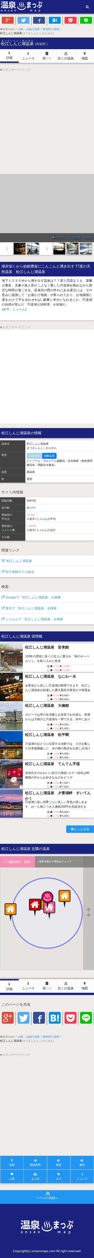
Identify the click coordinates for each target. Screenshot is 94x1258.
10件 (32, 507)
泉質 (58, 1164)
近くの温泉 (66, 58)
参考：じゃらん (14, 309)
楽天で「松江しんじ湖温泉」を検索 (31, 608)
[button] (47, 904)
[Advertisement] (47, 119)
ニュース (28, 58)
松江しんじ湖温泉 (18, 561)
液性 (82, 1164)
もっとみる (81, 829)
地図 (84, 58)
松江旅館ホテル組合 (19, 572)
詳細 (9, 57)
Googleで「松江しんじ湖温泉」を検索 (33, 597)
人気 (12, 1178)
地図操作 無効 (18, 862)
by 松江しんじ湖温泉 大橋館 (73, 237)
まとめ (35, 1178)
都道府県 (35, 1164)
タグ (58, 1178)
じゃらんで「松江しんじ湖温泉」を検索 (34, 619)
